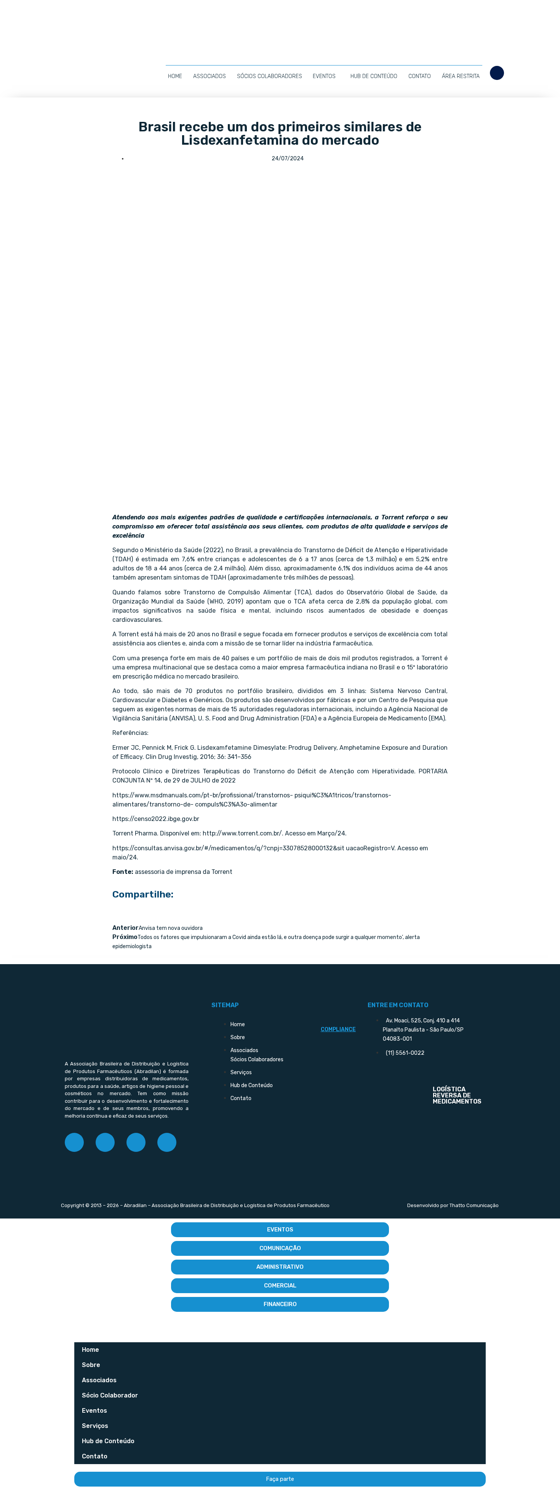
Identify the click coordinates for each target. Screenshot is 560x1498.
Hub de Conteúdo (373, 76)
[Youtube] (166, 1142)
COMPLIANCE (338, 1029)
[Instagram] (105, 1142)
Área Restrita (461, 76)
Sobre (91, 1365)
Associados (209, 76)
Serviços (95, 1425)
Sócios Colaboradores (269, 76)
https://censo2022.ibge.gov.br (155, 818)
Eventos (324, 76)
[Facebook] (74, 1142)
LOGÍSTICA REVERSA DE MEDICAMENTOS (457, 1095)
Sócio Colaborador (110, 1395)
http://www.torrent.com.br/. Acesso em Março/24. (275, 833)
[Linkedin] (136, 1142)
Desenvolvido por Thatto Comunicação (453, 1205)
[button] (497, 73)
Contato (419, 76)
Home (175, 76)
